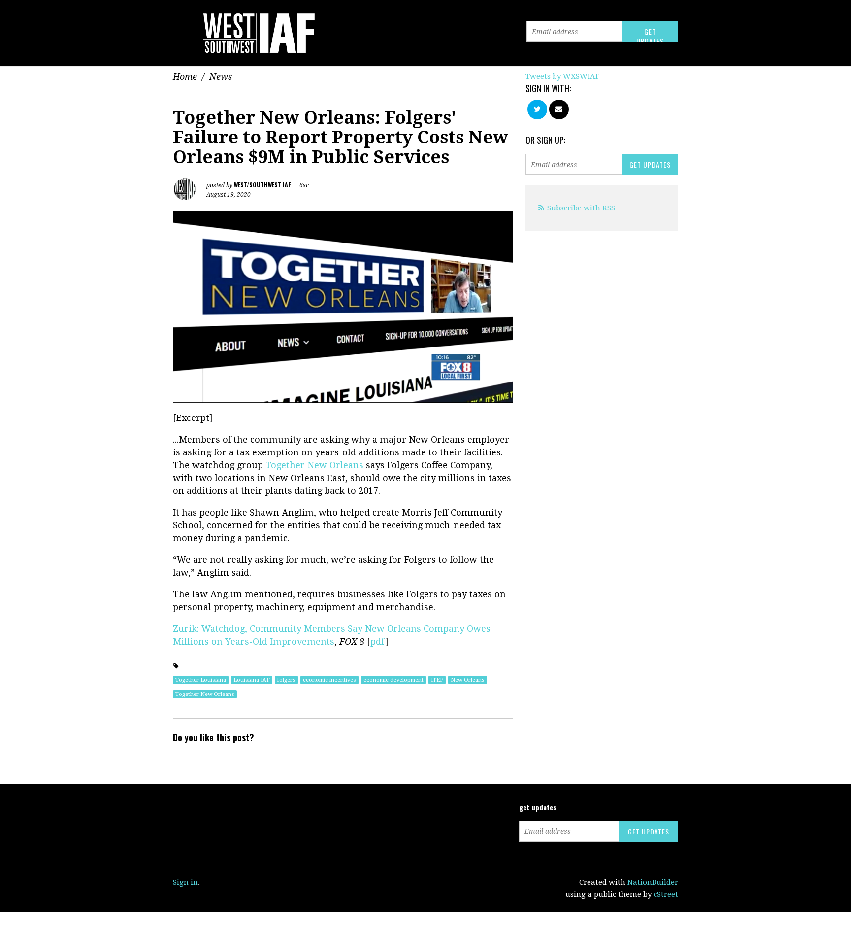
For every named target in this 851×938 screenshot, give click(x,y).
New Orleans (468, 680)
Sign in (185, 882)
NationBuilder (652, 882)
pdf (377, 641)
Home (185, 76)
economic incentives (329, 680)
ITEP (437, 680)
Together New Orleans (314, 465)
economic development (393, 680)
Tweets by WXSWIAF (562, 76)
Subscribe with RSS (581, 208)
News (220, 76)
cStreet (666, 894)
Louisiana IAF (251, 680)
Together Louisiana (200, 680)
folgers (286, 680)
